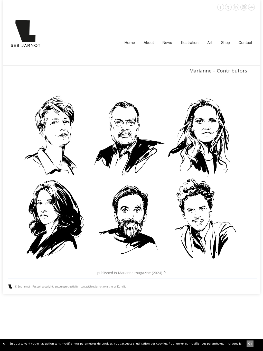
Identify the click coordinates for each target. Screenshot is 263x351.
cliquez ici (235, 343)
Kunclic (121, 286)
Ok (250, 343)
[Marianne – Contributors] (131, 178)
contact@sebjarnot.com (94, 286)
